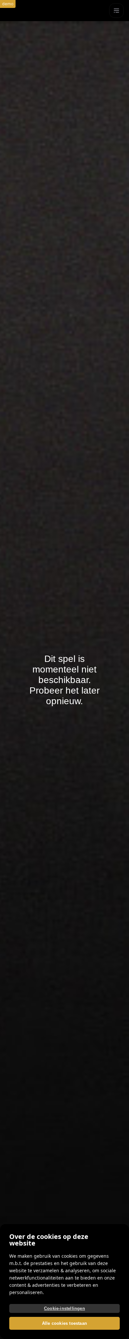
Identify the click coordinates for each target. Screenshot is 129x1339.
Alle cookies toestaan (64, 1323)
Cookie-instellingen (64, 1308)
